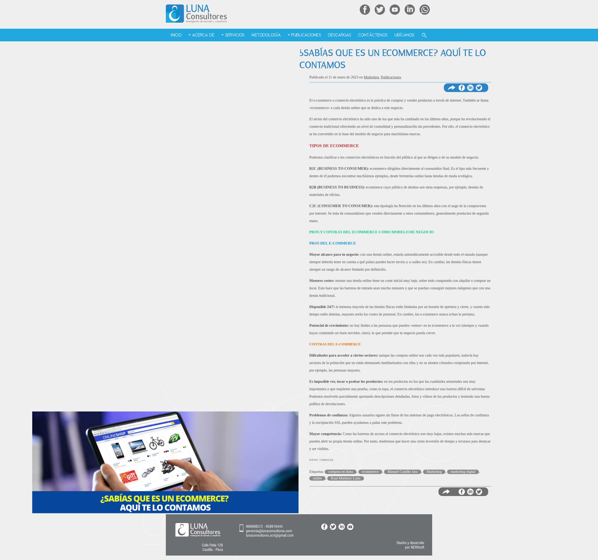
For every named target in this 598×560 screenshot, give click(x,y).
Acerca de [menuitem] (203, 35)
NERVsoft (417, 547)
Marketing (371, 77)
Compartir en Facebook (462, 88)
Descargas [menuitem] (339, 35)
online (317, 478)
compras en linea (340, 472)
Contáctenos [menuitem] (373, 35)
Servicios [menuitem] (234, 35)
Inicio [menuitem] (176, 35)
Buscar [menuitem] (424, 35)
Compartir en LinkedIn (470, 492)
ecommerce (370, 472)
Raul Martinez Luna (345, 478)
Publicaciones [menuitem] (306, 35)
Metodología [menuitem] (266, 35)
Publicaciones (391, 77)
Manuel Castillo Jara (403, 472)
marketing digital (463, 472)
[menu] (299, 35)
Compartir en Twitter (479, 88)
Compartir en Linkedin (470, 88)
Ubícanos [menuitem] (404, 35)
